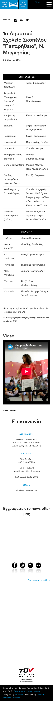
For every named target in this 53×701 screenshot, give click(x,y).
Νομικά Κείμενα (33, 691)
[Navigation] (49, 3)
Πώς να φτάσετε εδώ (38, 580)
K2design (19, 695)
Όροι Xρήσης (20, 691)
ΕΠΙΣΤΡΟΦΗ (10, 411)
